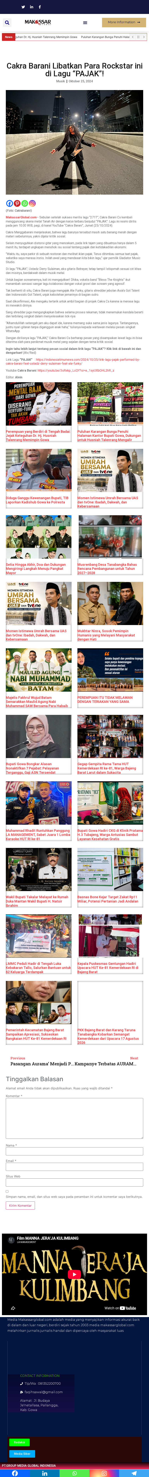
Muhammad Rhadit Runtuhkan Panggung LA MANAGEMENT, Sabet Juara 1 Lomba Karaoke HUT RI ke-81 (38, 835)
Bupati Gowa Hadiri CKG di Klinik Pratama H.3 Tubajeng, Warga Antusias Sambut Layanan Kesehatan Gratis (110, 835)
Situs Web (13, 1176)
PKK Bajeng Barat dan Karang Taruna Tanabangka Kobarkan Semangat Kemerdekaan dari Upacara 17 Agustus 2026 (108, 1036)
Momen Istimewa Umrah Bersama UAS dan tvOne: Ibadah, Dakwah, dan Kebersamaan (107, 502)
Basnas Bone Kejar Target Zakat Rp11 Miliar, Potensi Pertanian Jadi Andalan (107, 899)
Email (11, 1160)
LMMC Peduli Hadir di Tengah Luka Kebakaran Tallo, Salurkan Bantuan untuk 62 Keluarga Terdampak (38, 968)
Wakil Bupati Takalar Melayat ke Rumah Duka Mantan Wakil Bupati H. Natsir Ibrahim (37, 901)
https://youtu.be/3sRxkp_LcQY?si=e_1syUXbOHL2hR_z (76, 370)
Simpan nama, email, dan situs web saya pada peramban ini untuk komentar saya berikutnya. (74, 1196)
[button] (7, 22)
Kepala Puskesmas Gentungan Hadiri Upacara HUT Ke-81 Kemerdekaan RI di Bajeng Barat (108, 968)
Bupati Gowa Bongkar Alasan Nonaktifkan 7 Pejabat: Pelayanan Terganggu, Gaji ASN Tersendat (32, 768)
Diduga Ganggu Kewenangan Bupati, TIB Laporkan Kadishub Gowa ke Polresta (37, 500)
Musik (60, 81)
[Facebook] (9, 203)
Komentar (14, 1095)
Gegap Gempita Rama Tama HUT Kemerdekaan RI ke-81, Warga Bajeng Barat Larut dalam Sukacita (106, 768)
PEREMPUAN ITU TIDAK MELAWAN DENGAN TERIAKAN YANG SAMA (105, 700)
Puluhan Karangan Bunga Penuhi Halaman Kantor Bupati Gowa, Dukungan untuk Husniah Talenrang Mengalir (109, 435)
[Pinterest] (17, 203)
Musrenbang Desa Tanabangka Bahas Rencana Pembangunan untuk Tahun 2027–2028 (107, 568)
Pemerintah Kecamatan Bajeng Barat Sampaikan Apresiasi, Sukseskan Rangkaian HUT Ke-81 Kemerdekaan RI (36, 1034)
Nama (11, 1145)
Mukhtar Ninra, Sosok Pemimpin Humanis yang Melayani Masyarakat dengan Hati (106, 635)
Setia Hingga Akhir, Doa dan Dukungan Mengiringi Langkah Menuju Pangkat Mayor (36, 568)
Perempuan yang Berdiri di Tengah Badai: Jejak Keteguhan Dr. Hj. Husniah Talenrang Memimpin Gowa (38, 435)
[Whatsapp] (24, 203)
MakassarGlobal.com (21, 217)
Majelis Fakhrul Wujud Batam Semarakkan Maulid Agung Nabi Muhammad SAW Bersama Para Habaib (37, 702)
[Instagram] (32, 203)
